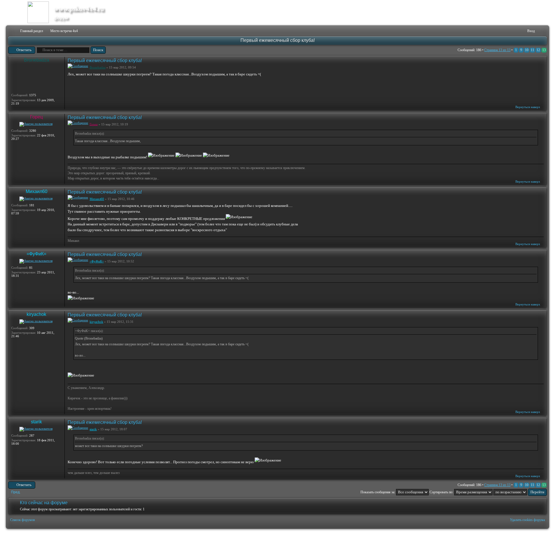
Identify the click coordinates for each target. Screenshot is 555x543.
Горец (36, 116)
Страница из (497, 50)
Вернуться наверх (527, 107)
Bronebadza (36, 60)
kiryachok (36, 314)
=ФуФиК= (36, 253)
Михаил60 (36, 191)
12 (538, 50)
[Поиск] (505, 31)
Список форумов (22, 520)
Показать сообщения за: (378, 492)
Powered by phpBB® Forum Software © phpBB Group (538, 536)
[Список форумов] (12, 31)
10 (526, 50)
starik (36, 421)
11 (532, 50)
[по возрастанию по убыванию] (520, 492)
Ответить (24, 50)
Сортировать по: (442, 492)
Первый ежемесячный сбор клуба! (277, 40)
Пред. (16, 492)
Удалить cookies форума (527, 520)
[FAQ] (514, 31)
